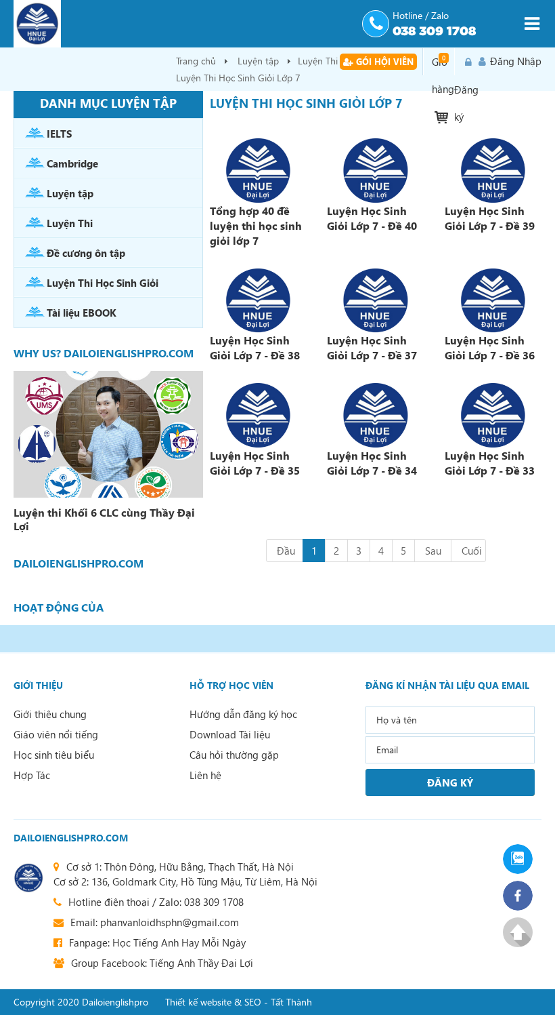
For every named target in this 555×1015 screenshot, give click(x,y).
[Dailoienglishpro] (183, 23)
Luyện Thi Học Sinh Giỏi (102, 283)
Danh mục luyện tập (108, 102)
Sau (433, 550)
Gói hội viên (383, 61)
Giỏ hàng (443, 64)
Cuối (472, 550)
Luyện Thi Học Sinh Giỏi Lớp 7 (238, 77)
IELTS (59, 133)
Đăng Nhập (515, 61)
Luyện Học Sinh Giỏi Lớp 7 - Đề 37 (372, 347)
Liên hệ (205, 775)
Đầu (286, 550)
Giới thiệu (38, 685)
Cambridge (72, 163)
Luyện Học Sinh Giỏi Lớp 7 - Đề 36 (490, 347)
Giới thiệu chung (50, 714)
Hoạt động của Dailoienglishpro (65, 607)
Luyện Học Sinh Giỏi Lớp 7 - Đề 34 (372, 462)
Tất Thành (291, 1001)
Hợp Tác (32, 775)
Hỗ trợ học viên (231, 685)
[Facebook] (522, 896)
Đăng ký (466, 61)
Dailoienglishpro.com (71, 837)
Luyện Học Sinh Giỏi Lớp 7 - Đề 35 (255, 462)
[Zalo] (522, 859)
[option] (108, 454)
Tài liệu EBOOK (81, 312)
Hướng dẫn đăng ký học (243, 714)
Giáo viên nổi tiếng (56, 734)
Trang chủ (196, 60)
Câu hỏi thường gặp (234, 754)
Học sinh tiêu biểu (54, 754)
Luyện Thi (70, 223)
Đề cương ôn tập (86, 253)
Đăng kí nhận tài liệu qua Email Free (447, 686)
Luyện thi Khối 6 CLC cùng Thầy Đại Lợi (104, 519)
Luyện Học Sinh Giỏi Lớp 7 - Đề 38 (255, 347)
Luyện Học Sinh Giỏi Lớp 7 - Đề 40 (372, 218)
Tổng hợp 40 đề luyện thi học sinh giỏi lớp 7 (256, 225)
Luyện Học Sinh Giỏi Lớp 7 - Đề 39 (490, 218)
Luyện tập (258, 60)
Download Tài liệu (230, 734)
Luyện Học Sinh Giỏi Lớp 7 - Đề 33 (490, 462)
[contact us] (28, 877)
